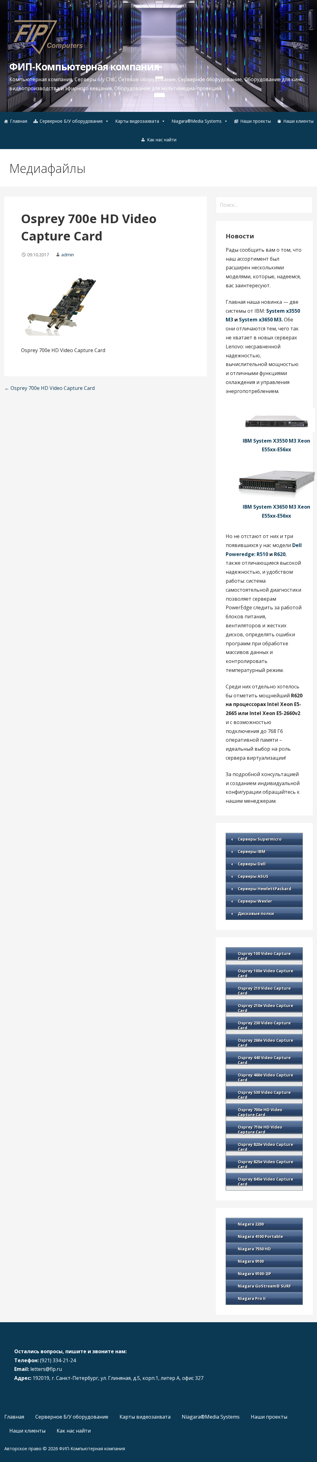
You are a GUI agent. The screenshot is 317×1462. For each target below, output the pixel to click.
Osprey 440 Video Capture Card (264, 1060)
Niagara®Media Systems (197, 121)
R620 (279, 554)
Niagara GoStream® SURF (264, 1286)
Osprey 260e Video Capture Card (265, 1042)
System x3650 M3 (260, 319)
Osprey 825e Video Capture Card (265, 1164)
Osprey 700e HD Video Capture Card (260, 1112)
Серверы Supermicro (260, 839)
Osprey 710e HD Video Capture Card (260, 1129)
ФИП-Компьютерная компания (84, 66)
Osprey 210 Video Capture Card (264, 990)
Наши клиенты (298, 121)
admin (67, 255)
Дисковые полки (256, 913)
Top (302, 1447)
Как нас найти (161, 140)
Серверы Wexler (255, 901)
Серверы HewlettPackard (264, 888)
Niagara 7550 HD (254, 1249)
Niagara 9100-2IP (254, 1273)
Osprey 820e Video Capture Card (265, 1147)
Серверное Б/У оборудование (71, 121)
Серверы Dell (252, 864)
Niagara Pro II (252, 1298)
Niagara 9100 (251, 1261)
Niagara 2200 (251, 1224)
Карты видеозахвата (137, 121)
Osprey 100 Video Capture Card (264, 956)
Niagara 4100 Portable (260, 1236)
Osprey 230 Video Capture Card (264, 1025)
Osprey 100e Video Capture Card (265, 973)
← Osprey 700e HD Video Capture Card (49, 388)
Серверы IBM (251, 851)
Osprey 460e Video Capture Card (265, 1077)
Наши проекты (255, 121)
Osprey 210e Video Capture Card (265, 1008)
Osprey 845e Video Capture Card (265, 1181)
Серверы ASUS (253, 876)
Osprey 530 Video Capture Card (264, 1094)
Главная (18, 121)
